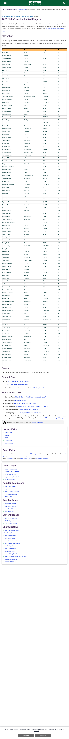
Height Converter (9, 489)
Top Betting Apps (9, 533)
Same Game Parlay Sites (11, 540)
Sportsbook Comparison (11, 559)
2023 (31, 16)
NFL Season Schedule (10, 518)
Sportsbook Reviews (10, 561)
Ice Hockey (17, 16)
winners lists (10, 458)
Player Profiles (8, 443)
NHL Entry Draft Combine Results (17, 385)
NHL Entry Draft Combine (41, 388)
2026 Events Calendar (10, 523)
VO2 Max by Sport (9, 479)
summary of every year (42, 458)
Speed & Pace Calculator (11, 491)
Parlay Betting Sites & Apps (12, 543)
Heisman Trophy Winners (11, 471)
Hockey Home (8, 432)
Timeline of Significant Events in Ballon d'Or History (31, 406)
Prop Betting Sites (9, 538)
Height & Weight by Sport (11, 477)
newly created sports (23, 456)
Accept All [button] (43, 735)
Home (3, 16)
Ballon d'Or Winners (10, 503)
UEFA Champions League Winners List (27, 413)
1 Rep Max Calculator (10, 494)
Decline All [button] (26, 735)
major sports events (26, 458)
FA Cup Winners (9, 511)
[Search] (64, 3)
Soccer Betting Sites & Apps (12, 554)
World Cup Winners (10, 506)
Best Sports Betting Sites (11, 530)
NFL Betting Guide (9, 521)
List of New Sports (20, 400)
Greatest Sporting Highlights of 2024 (25, 403)
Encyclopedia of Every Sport (30, 454)
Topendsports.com (21, 9)
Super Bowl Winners (10, 509)
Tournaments (8, 440)
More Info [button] (36, 731)
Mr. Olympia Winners (10, 474)
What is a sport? (52, 456)
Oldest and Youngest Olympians (55, 418)
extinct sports (10, 456)
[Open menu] (5, 3)
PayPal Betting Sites (10, 548)
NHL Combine (25, 16)
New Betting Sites (9, 551)
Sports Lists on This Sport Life (28, 409)
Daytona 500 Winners (10, 469)
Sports (8, 16)
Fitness (6, 435)
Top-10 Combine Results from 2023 (19, 381)
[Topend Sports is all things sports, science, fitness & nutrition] (35, 3)
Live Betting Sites (9, 546)
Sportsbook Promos (10, 535)
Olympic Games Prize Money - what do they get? (30, 397)
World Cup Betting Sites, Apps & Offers (15, 556)
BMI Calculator (8, 497)
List (12, 16)
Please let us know (37, 422)
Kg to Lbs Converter (10, 486)
